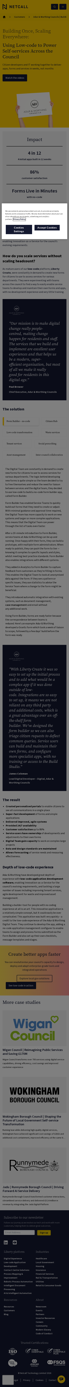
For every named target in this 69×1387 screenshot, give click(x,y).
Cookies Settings (19, 229)
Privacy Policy (19, 219)
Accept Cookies (47, 227)
